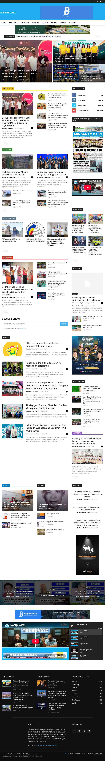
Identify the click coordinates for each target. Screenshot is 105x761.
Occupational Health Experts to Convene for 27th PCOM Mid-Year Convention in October (57, 95)
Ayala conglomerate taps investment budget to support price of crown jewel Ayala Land (79, 250)
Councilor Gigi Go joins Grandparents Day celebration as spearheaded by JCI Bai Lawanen (17, 291)
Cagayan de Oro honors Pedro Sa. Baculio (52, 505)
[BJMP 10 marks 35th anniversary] (6, 193)
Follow (100, 100)
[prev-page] (3, 142)
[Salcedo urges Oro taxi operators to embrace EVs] (76, 328)
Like (102, 95)
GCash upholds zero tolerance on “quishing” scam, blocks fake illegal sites (57, 294)
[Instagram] (98, 1)
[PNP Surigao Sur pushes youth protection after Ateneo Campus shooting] (66, 73)
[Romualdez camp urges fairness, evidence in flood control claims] (41, 683)
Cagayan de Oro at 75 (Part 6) (55, 521)
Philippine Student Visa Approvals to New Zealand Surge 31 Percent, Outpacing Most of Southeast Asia (57, 125)
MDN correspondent (8, 128)
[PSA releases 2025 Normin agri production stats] (12, 229)
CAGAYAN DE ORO (42, 168)
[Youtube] (101, 1)
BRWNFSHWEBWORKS (35, 756)
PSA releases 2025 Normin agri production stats (11, 240)
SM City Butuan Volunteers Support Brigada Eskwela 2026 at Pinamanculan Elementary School (95, 229)
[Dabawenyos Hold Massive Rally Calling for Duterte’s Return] (76, 422)
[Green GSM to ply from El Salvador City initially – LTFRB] (76, 319)
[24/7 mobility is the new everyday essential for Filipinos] (6, 708)
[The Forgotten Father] (41, 516)
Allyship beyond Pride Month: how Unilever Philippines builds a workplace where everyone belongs (78, 229)
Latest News (6, 67)
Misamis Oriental (7, 168)
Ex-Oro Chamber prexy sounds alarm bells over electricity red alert (21, 202)
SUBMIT (63, 324)
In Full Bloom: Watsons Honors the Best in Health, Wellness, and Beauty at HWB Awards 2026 (46, 428)
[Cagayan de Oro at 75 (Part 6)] (41, 524)
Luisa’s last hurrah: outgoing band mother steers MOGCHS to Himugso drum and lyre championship (88, 522)
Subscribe (100, 110)
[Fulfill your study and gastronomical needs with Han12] (41, 274)
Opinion (17, 588)
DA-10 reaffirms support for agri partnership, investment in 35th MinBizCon (57, 192)
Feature (57, 53)
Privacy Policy (22, 328)
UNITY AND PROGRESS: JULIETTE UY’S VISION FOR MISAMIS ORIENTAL (91, 388)
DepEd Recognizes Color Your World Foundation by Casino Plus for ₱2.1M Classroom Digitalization (16, 122)
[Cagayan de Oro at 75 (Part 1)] (41, 531)
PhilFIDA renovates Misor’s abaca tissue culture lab (15, 173)
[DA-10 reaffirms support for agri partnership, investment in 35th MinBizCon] (41, 193)
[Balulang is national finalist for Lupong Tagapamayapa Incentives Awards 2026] (87, 456)
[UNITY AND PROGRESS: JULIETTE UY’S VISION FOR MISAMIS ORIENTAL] (76, 389)
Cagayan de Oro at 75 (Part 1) (55, 529)
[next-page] (6, 142)
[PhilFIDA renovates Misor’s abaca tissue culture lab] (17, 162)
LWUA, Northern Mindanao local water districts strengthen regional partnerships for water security (58, 202)
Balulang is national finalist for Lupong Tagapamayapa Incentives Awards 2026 (86, 441)
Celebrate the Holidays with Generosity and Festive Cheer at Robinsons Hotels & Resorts (20, 515)
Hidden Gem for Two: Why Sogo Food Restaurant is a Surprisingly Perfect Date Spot (17, 504)
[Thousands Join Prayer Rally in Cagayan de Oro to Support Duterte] (76, 411)
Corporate (75, 223)
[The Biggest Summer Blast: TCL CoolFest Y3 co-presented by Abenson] (12, 411)
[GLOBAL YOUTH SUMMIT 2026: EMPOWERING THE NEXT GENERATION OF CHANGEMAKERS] (6, 695)
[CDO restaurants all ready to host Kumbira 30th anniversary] (12, 349)
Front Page (58, 73)
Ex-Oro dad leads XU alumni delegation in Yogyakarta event (51, 173)
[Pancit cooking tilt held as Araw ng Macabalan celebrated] (12, 369)
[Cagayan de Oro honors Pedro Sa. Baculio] (52, 500)
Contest (75, 463)
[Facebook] (92, 1)
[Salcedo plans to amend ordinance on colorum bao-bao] (87, 284)
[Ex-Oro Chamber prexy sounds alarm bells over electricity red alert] (6, 203)
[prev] (96, 36)
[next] (100, 36)
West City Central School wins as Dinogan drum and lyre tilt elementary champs (87, 494)
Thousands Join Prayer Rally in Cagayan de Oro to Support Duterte (93, 411)
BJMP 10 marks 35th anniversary (22, 191)
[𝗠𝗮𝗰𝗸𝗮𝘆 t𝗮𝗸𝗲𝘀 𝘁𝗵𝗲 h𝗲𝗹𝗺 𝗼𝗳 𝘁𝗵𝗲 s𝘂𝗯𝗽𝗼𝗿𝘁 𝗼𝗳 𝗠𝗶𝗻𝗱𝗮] (57, 229)
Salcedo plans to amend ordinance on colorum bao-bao (86, 298)
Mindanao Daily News (8, 177)
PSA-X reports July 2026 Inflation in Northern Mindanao (35, 240)
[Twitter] (95, 1)
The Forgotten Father (52, 514)
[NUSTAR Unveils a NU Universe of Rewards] (6, 525)
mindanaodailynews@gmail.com (47, 745)
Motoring (75, 294)
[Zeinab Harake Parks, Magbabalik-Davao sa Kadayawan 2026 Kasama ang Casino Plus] (41, 106)
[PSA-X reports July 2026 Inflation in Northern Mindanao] (35, 229)
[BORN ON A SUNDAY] (52, 592)
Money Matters (6, 236)
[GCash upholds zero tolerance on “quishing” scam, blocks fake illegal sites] (41, 295)
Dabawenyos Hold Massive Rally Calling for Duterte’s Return (91, 422)
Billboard (5, 283)
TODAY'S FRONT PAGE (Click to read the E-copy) (87, 119)
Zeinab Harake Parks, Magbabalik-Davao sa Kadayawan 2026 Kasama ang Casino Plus (57, 105)
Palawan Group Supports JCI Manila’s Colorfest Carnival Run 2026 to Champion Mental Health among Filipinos (47, 385)
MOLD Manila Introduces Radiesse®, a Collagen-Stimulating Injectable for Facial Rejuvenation (58, 115)
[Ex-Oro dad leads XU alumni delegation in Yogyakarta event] (52, 162)
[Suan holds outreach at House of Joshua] (41, 265)
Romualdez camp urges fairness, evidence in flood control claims (39, 36)
